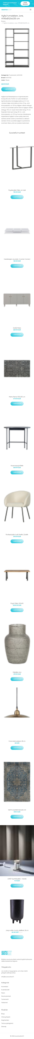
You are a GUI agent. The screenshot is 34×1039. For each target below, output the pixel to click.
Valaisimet (4, 1002)
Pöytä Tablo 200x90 (17, 603)
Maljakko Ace (17, 672)
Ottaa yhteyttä (5, 1017)
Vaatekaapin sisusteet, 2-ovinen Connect (17, 259)
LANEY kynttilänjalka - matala (17, 879)
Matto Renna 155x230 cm (17, 397)
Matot (3, 993)
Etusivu (3, 21)
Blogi (2, 1014)
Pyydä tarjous (25, 3)
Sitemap (3, 1026)
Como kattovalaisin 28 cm (17, 741)
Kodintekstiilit (5, 990)
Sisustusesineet (6, 996)
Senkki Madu (17, 328)
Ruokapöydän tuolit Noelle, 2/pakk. (17, 534)
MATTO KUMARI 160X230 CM (17, 810)
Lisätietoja (8, 89)
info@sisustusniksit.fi (7, 977)
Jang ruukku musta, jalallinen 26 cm (17, 930)
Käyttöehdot (5, 1020)
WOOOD (19, 75)
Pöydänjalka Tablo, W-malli (17, 190)
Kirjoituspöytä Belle (17, 465)
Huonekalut (4, 986)
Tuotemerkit (12, 75)
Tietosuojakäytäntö (7, 1023)
